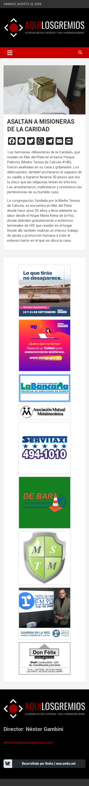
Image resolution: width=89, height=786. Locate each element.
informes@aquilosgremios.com (28, 742)
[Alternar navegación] (10, 52)
